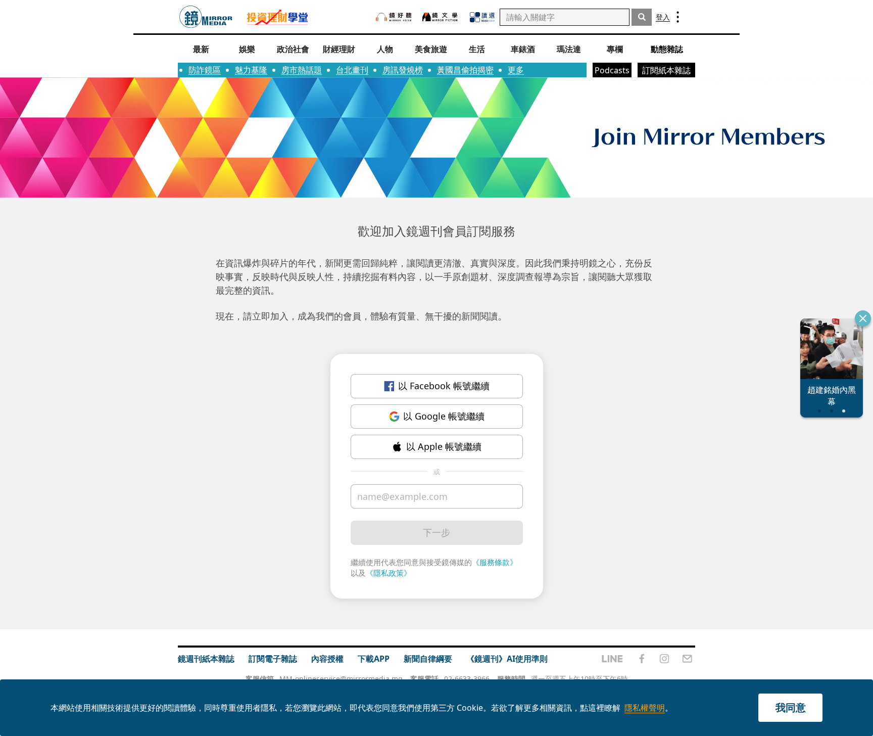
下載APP (374, 658)
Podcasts (612, 70)
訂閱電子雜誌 (273, 658)
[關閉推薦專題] (863, 318)
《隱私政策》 (388, 573)
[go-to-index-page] (206, 17)
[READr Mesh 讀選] (482, 17)
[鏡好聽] (393, 17)
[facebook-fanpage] (642, 659)
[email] (687, 659)
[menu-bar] (677, 17)
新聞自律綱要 (428, 658)
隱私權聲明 (644, 707)
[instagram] (664, 659)
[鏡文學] (441, 17)
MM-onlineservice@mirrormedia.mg (341, 678)
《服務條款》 (494, 562)
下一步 (436, 532)
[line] (612, 659)
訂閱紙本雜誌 (666, 70)
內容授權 (327, 658)
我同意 (790, 707)
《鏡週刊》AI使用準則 (507, 658)
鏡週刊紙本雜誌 (206, 658)
